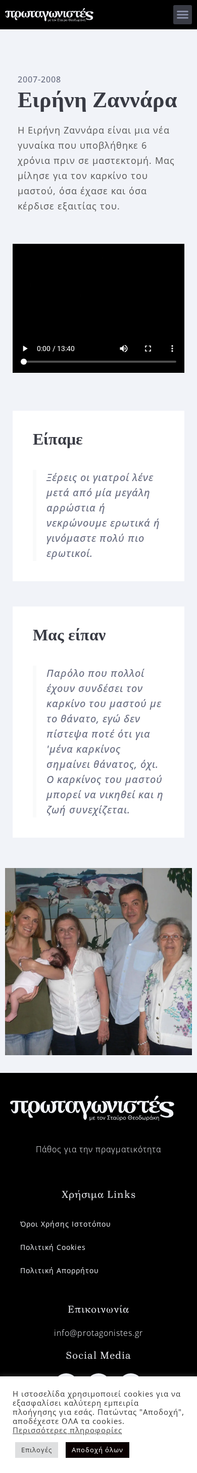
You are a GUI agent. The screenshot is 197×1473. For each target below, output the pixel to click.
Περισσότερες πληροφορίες (67, 1430)
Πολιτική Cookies (53, 1247)
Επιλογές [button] (36, 1449)
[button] (182, 14)
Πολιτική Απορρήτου (59, 1270)
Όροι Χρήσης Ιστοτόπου (65, 1224)
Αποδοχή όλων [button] (97, 1449)
